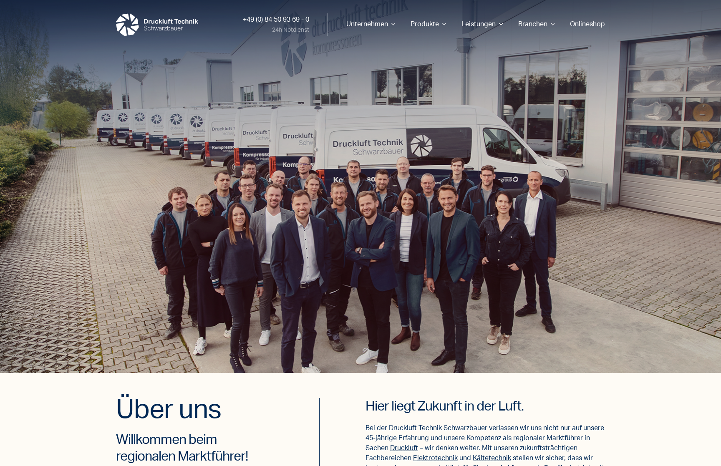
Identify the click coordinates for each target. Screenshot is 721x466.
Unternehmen (367, 24)
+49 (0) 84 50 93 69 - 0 (276, 19)
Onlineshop (587, 24)
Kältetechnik (492, 458)
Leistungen (478, 24)
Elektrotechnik (435, 458)
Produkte (425, 24)
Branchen (532, 24)
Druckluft (404, 448)
